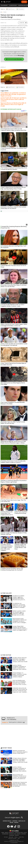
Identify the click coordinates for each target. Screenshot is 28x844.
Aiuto (19, 838)
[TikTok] (15, 827)
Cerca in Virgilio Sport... (13, 817)
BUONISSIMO (11, 835)
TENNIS (4, 12)
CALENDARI (4, 5)
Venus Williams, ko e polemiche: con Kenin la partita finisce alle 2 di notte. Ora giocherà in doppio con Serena (13, 94)
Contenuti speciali (7, 820)
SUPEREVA (17, 835)
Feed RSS (11, 822)
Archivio (16, 822)
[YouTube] (12, 827)
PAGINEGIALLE (11, 832)
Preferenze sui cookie (12, 838)
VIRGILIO (6, 832)
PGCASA (25, 832)
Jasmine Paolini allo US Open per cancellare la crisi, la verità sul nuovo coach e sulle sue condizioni (13, 99)
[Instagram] (18, 827)
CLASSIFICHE (13, 5)
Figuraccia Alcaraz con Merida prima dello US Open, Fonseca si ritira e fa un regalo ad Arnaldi (13, 104)
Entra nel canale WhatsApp (15, 59)
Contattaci (14, 820)
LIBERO (2, 832)
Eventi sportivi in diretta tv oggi (17, 722)
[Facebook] (8, 827)
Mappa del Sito (21, 820)
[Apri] (2, 2)
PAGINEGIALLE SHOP (19, 832)
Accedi (24, 1)
